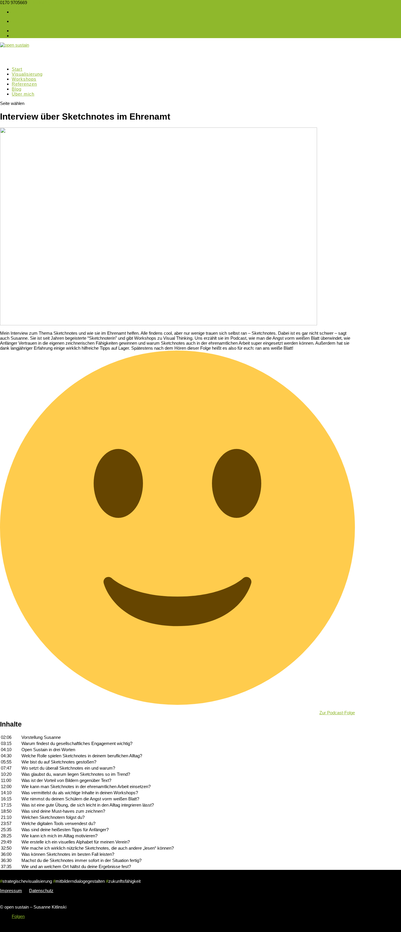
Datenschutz (24, 35)
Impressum (23, 30)
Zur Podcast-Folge (337, 712)
